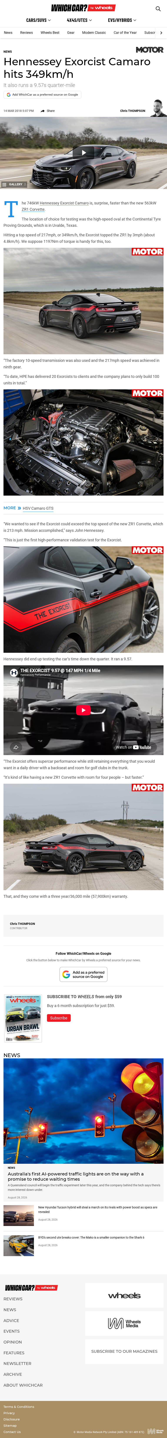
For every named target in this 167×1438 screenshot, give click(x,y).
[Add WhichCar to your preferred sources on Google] (83, 974)
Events (11, 1331)
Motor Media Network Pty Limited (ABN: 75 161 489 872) (110, 1432)
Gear (70, 33)
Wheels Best (50, 33)
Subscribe (152, 33)
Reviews (26, 33)
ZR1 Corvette (33, 209)
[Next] (161, 33)
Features (13, 1353)
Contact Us (12, 1432)
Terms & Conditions (18, 1407)
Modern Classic (94, 33)
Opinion (12, 1342)
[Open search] (158, 9)
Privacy (9, 1413)
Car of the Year (125, 33)
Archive (12, 1374)
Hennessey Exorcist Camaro (64, 203)
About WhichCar (23, 1385)
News (8, 33)
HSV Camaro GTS (38, 508)
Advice (11, 1320)
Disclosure (11, 1419)
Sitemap (10, 1426)
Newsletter (17, 1363)
